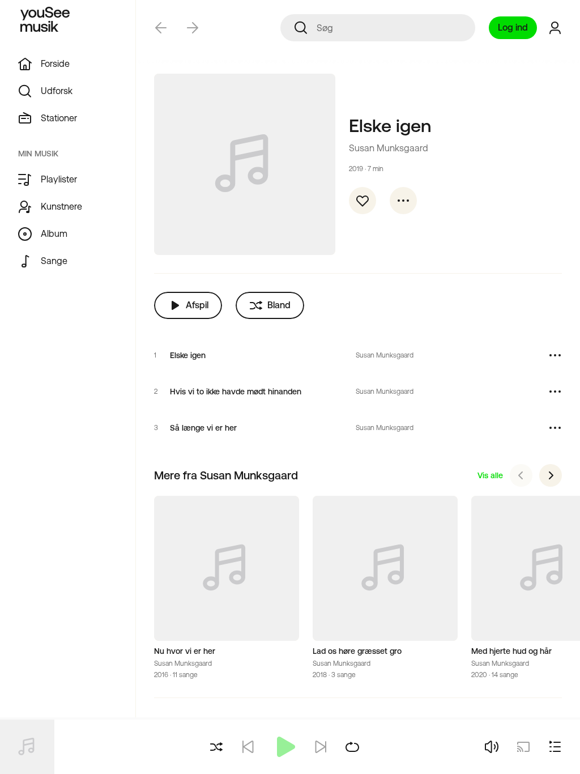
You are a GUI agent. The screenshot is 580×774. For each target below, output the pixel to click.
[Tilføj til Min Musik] (362, 200)
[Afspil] (284, 747)
